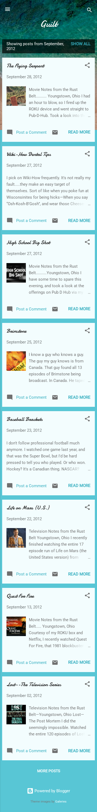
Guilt (48, 24)
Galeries (61, 801)
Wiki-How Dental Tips (28, 154)
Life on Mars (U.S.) (27, 507)
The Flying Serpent (25, 65)
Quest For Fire (20, 596)
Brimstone (16, 331)
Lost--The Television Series (33, 684)
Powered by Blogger (51, 790)
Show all (81, 43)
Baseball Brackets (24, 419)
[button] (87, 66)
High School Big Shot (28, 242)
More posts (48, 771)
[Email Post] (55, 134)
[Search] (89, 11)
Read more (79, 132)
